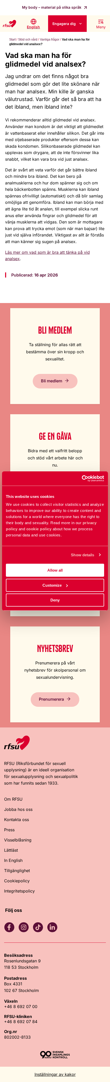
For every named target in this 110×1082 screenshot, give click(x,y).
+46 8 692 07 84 (20, 1021)
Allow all (55, 570)
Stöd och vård (27, 39)
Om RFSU (13, 799)
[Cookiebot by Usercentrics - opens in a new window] (81, 478)
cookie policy (39, 529)
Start (12, 39)
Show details (82, 555)
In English (13, 860)
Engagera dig (64, 23)
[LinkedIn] (52, 927)
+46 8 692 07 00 (20, 1006)
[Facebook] (9, 927)
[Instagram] (23, 927)
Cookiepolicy (17, 880)
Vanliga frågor (49, 39)
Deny (55, 600)
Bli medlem (51, 380)
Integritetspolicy (19, 891)
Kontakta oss (16, 819)
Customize (52, 585)
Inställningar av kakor (55, 1074)
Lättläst (11, 850)
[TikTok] (38, 927)
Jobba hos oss (18, 809)
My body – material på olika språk (52, 7)
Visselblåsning (17, 839)
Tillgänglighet (17, 870)
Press (9, 829)
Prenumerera (51, 699)
